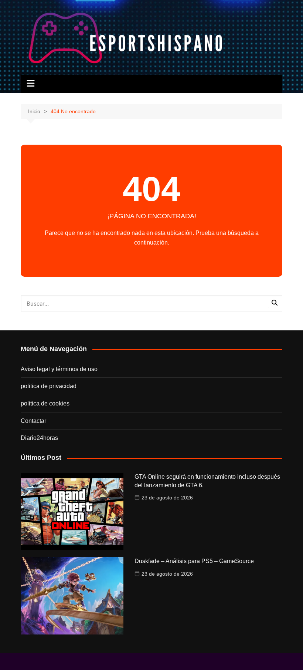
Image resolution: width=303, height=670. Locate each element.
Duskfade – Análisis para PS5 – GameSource (194, 561)
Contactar (33, 421)
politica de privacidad (48, 386)
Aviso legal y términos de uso (59, 369)
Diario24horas (39, 438)
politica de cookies (45, 403)
